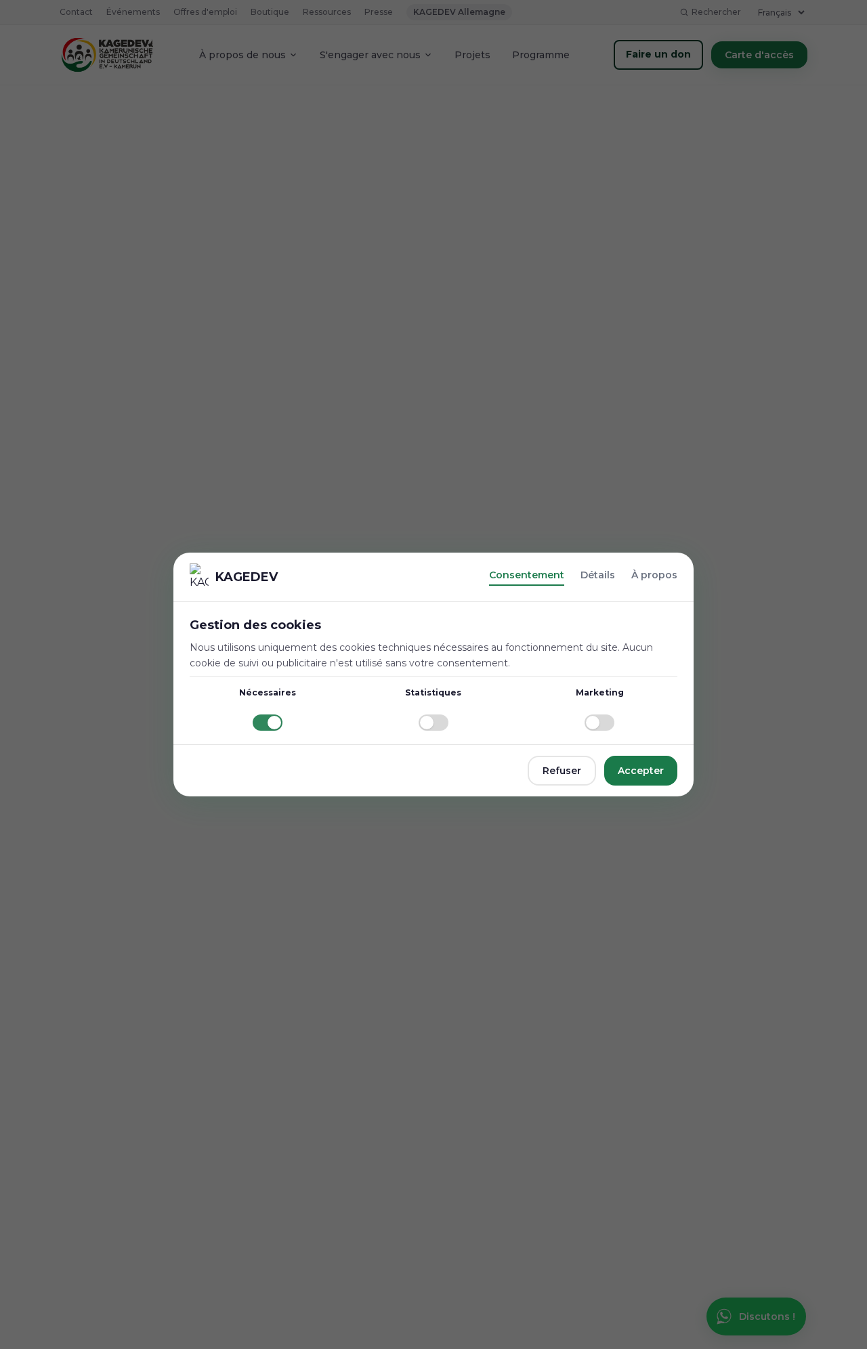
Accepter (641, 771)
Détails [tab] (597, 575)
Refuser (562, 771)
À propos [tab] (654, 575)
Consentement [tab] (526, 575)
